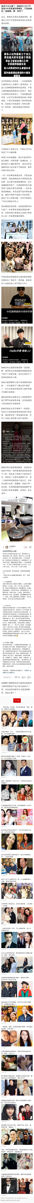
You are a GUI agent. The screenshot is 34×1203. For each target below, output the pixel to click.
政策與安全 (9, 1200)
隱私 (16, 1200)
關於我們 (3, 1200)
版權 (18, 1200)
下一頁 (17, 700)
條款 (13, 1200)
